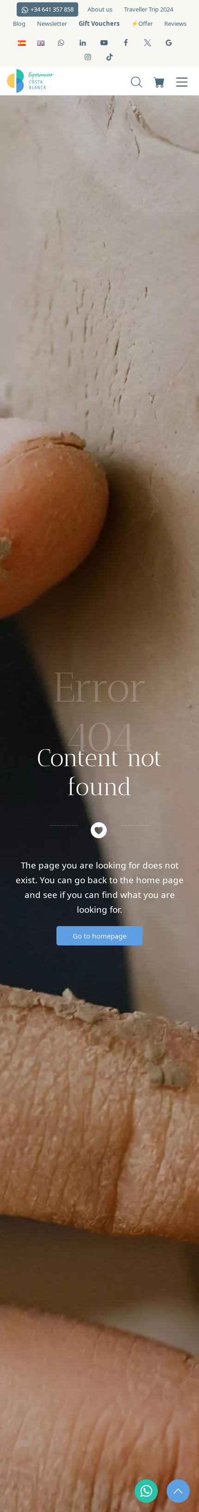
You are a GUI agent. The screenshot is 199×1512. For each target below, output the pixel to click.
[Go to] (61, 42)
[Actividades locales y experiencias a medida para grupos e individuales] (45, 81)
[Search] (136, 81)
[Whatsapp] (146, 1491)
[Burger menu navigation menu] (182, 81)
